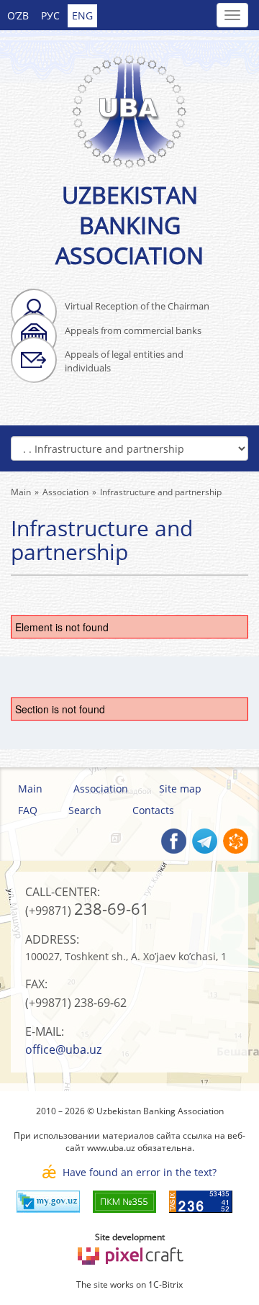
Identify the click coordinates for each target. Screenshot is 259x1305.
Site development (130, 1237)
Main (30, 788)
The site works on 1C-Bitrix (129, 1284)
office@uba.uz (63, 1049)
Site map (180, 788)
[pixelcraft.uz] (129, 1253)
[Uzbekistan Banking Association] (129, 103)
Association (100, 788)
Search (84, 810)
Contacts (153, 810)
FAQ (27, 810)
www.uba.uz (111, 1148)
